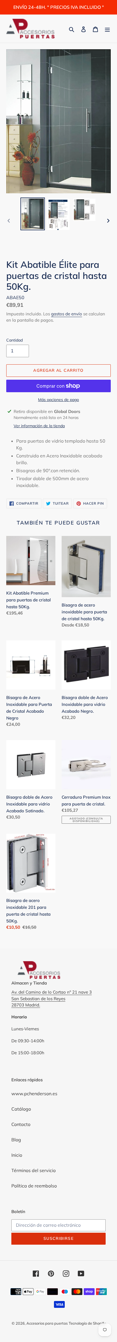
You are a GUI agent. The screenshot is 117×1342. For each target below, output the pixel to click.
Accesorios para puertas (47, 1323)
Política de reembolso (34, 1186)
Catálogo (21, 1109)
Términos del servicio (33, 1170)
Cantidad (14, 340)
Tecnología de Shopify (87, 1323)
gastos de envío (66, 314)
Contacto (20, 1124)
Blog (16, 1139)
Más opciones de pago (58, 399)
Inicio (16, 1155)
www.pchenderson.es (34, 1093)
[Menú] (107, 28)
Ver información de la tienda (39, 425)
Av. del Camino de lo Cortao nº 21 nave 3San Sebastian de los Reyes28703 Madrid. (51, 998)
